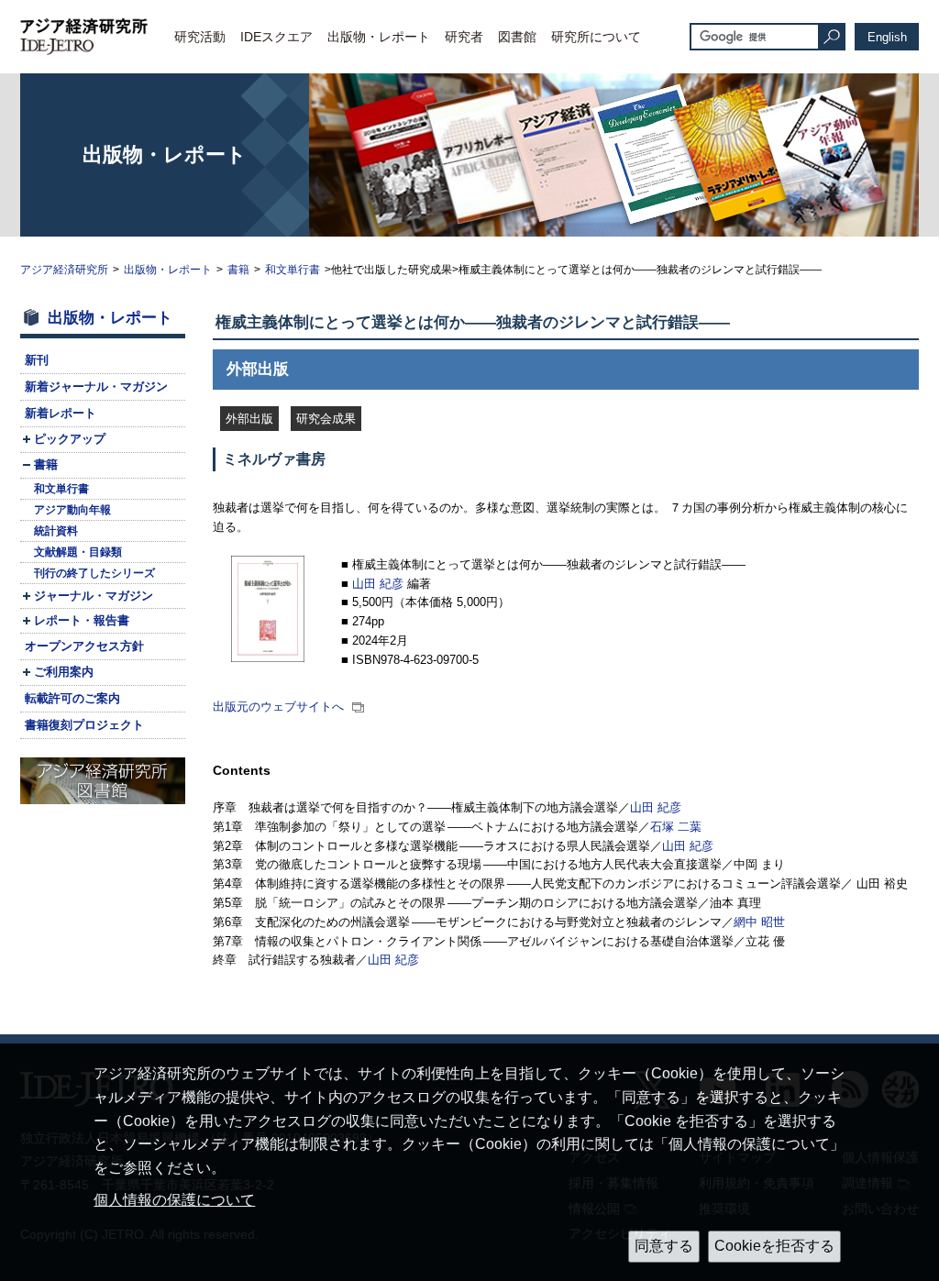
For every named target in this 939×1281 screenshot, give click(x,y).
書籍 (238, 269)
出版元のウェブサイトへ (280, 706)
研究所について (596, 36)
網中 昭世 (759, 922)
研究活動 (200, 36)
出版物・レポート (378, 36)
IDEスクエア (276, 36)
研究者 (464, 36)
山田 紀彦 (377, 584)
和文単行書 (292, 269)
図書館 (517, 36)
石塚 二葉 (675, 827)
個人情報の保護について (174, 1200)
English (887, 37)
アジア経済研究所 (64, 269)
